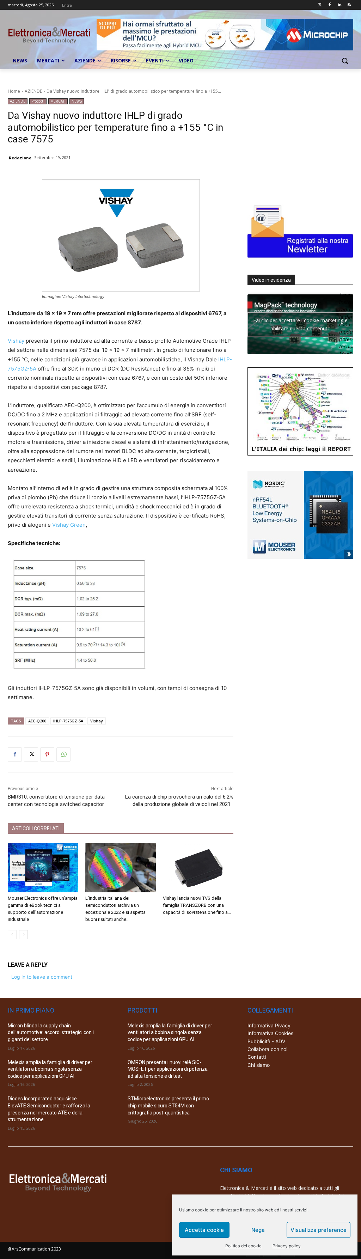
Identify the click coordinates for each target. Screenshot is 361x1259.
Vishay (16, 340)
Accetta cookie (204, 1230)
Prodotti (37, 101)
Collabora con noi (267, 1049)
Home (14, 91)
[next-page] (23, 934)
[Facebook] (330, 5)
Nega (258, 1230)
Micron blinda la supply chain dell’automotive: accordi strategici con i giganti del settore (51, 1032)
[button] (344, 60)
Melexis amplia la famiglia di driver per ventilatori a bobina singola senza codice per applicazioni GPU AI (50, 1069)
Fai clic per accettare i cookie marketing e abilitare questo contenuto (300, 324)
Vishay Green (69, 524)
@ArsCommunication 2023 (34, 1249)
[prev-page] (12, 934)
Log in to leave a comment (41, 977)
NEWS (77, 101)
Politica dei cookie (243, 1245)
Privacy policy (287, 1245)
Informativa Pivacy (268, 1025)
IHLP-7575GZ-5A (68, 720)
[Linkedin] (339, 5)
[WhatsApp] (63, 754)
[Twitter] (320, 5)
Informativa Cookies (270, 1033)
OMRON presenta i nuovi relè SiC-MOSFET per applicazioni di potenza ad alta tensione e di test (168, 1069)
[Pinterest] (47, 754)
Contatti (256, 1057)
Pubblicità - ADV (266, 1041)
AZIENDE (33, 91)
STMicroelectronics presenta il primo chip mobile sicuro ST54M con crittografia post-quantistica (168, 1105)
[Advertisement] (300, 142)
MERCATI (58, 101)
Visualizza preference (318, 1230)
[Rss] (349, 5)
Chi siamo (258, 1065)
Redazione (20, 157)
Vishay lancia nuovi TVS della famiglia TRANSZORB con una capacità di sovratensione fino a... (197, 905)
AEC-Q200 (37, 720)
